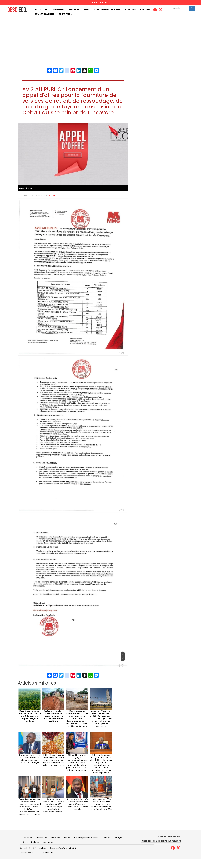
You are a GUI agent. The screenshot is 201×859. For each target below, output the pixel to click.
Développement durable (107, 9)
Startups (130, 9)
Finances (74, 9)
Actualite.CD (70, 848)
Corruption (65, 13)
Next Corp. (44, 848)
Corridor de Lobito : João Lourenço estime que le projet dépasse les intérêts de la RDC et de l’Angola (77, 804)
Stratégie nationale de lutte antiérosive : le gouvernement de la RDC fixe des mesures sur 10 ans (54, 716)
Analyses (145, 9)
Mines (86, 9)
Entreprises (58, 9)
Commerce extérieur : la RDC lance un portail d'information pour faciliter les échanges (29, 759)
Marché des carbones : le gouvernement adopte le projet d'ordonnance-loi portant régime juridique (30, 716)
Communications (44, 13)
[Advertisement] (100, 38)
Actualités (41, 9)
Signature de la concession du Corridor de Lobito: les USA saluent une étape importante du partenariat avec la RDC (53, 805)
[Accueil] (16, 10)
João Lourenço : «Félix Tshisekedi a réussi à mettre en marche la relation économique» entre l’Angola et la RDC (101, 804)
